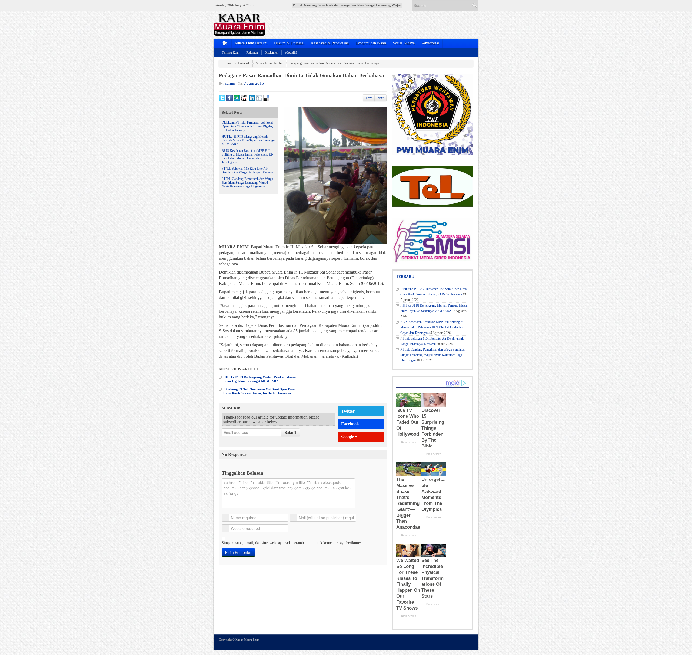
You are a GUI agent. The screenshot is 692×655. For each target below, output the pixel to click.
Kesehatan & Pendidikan (330, 43)
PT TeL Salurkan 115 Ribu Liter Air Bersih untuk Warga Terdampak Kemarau (248, 170)
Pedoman (252, 52)
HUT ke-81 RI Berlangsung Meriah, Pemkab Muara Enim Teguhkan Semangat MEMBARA (248, 140)
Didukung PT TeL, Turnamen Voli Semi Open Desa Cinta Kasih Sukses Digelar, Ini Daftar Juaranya (247, 126)
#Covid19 (291, 52)
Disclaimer (271, 52)
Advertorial (430, 43)
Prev (369, 98)
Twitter (348, 411)
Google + (349, 436)
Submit (290, 432)
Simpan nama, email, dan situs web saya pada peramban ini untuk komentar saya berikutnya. (293, 543)
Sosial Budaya (404, 43)
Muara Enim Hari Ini (251, 43)
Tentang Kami (230, 52)
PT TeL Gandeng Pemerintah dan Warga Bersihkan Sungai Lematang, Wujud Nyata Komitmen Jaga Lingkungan (247, 182)
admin (230, 83)
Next (380, 98)
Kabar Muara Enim (247, 639)
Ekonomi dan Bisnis (370, 43)
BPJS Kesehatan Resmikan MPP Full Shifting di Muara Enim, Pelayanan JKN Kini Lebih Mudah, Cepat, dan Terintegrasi (248, 156)
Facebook (350, 424)
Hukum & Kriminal (289, 43)
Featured (243, 63)
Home (227, 63)
